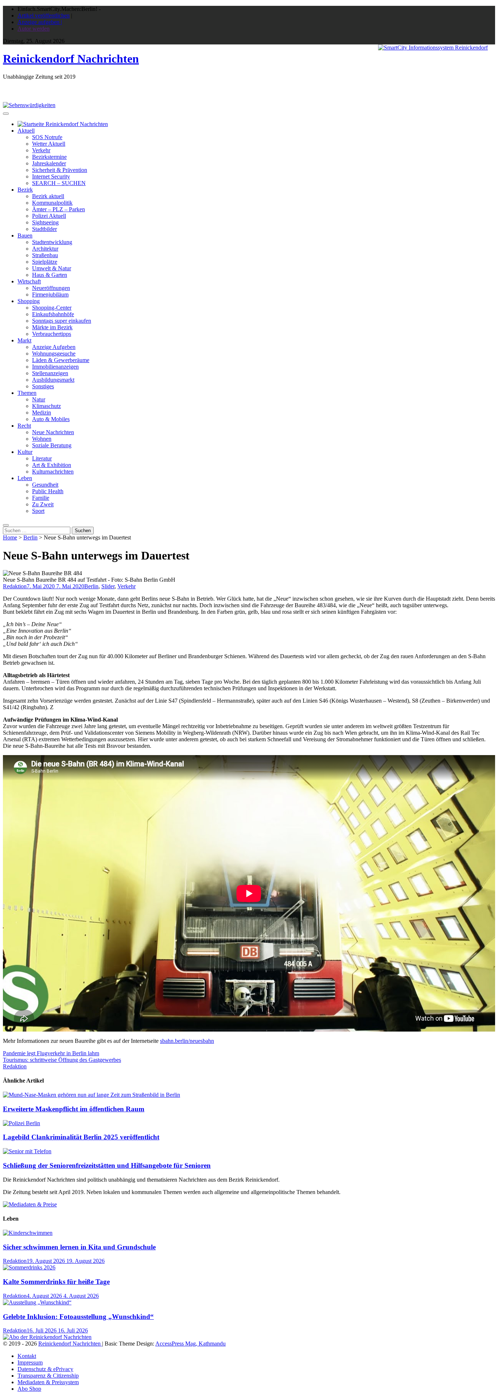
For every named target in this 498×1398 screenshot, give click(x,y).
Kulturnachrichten (53, 471)
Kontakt (26, 1356)
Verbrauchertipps (51, 334)
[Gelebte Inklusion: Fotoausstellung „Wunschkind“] (37, 1302)
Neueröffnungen (51, 288)
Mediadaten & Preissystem (48, 1382)
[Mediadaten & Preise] (30, 1204)
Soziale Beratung (51, 445)
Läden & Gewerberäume (60, 360)
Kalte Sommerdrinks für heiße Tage (56, 1281)
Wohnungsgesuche (53, 353)
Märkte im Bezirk (52, 327)
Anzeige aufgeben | (39, 22)
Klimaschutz (46, 406)
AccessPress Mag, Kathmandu (190, 1343)
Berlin (30, 537)
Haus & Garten (49, 275)
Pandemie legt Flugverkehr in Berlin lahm (51, 1053)
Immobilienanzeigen (55, 367)
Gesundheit (45, 485)
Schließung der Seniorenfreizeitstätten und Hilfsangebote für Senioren (107, 1165)
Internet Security (51, 176)
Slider (107, 586)
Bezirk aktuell (48, 196)
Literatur (42, 458)
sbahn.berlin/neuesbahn (187, 1041)
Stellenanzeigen (50, 373)
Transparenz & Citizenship (48, 1376)
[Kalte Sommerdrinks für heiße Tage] (29, 1267)
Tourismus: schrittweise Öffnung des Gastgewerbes (62, 1060)
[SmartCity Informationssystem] (433, 47)
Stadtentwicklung (52, 242)
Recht (24, 426)
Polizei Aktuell (49, 216)
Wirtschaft (29, 281)
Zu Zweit (43, 504)
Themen (26, 393)
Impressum (30, 1362)
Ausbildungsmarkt (53, 380)
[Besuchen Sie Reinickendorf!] (29, 105)
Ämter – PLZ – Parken (58, 209)
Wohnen (41, 439)
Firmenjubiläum (50, 294)
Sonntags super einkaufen (61, 321)
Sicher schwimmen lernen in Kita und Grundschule (79, 1247)
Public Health (47, 491)
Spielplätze (44, 262)
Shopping (28, 301)
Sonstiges (43, 386)
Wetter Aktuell (48, 144)
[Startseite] (62, 124)
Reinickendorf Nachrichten (71, 58)
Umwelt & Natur (51, 268)
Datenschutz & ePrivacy (45, 1369)
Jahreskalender (49, 163)
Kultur (24, 452)
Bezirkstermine (49, 157)
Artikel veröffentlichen (43, 15)
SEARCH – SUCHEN (59, 183)
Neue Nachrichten (53, 432)
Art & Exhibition (51, 465)
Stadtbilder (44, 229)
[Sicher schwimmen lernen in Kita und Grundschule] (27, 1233)
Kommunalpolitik (52, 203)
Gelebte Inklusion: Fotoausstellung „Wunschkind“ (78, 1316)
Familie (40, 498)
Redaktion (15, 586)
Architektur (45, 249)
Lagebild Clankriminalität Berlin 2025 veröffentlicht (81, 1137)
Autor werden (33, 28)
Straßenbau (45, 255)
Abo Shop (29, 1389)
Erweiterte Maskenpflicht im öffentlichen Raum (73, 1109)
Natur (38, 399)
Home (10, 537)
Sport (38, 511)
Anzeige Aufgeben (53, 347)
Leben (24, 478)
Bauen (24, 235)
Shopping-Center (51, 308)
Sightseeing (45, 222)
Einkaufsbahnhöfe (53, 314)
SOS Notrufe (47, 137)
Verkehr (41, 150)
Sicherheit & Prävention (59, 170)
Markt (24, 340)
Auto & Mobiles (51, 419)
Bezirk (25, 189)
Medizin (41, 412)
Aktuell (26, 130)
